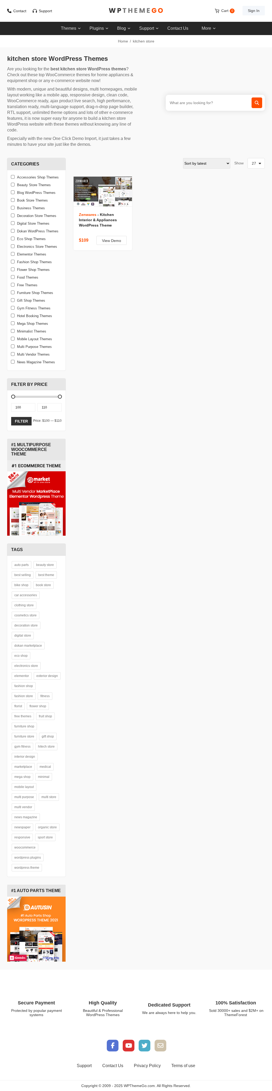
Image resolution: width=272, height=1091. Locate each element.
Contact (19, 11)
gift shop (48, 736)
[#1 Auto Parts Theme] (36, 929)
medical (45, 767)
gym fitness (22, 746)
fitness (45, 696)
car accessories (25, 595)
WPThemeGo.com (139, 1086)
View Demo (111, 240)
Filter (21, 421)
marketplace (23, 767)
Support (45, 11)
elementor (21, 676)
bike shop (21, 585)
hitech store (46, 746)
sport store (45, 837)
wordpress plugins (27, 857)
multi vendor (23, 807)
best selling (22, 575)
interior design (24, 756)
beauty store (45, 565)
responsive (22, 837)
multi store (48, 797)
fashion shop (23, 686)
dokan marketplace (28, 645)
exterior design (47, 676)
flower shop (37, 706)
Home (123, 41)
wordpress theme (26, 868)
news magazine (25, 817)
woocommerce (25, 847)
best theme (46, 575)
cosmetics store (25, 615)
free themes (22, 716)
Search (257, 102)
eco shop (21, 656)
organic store (47, 827)
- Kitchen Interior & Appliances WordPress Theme (98, 219)
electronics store (26, 666)
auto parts (21, 565)
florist (18, 706)
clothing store (24, 605)
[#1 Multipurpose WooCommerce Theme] (36, 498)
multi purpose (24, 797)
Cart (227, 10)
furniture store (24, 736)
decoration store (26, 625)
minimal (43, 777)
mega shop (22, 777)
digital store (22, 635)
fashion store (23, 696)
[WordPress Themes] (136, 10)
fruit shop (45, 716)
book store (43, 585)
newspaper (22, 827)
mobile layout (24, 787)
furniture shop (24, 726)
